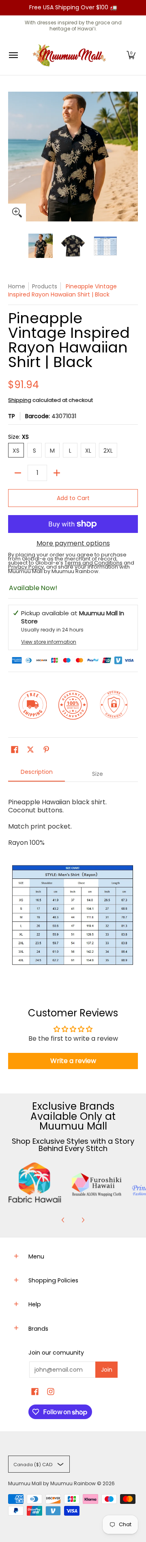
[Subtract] (18, 472)
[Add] (57, 472)
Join (106, 1370)
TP (11, 416)
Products (44, 286)
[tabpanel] (73, 883)
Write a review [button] (73, 1060)
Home (16, 286)
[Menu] (13, 55)
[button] (131, 55)
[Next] (83, 1220)
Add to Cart (73, 498)
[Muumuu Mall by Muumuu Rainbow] (71, 55)
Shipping (19, 400)
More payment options (73, 543)
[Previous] (63, 1220)
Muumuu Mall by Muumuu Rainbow (52, 1483)
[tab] (36, 774)
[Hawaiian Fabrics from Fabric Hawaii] (35, 1182)
